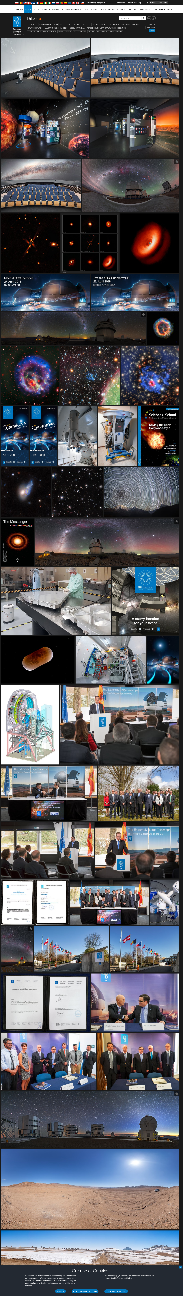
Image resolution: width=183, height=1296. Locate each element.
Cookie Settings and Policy (116, 1291)
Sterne (91, 32)
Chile (69, 24)
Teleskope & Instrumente (72, 9)
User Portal (163, 3)
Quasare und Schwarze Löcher (42, 32)
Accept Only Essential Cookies (85, 1291)
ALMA (56, 24)
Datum (152, 31)
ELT (88, 24)
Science (153, 3)
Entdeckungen (91, 9)
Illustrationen (51, 28)
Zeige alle (32, 24)
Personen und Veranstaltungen (101, 28)
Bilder (28, 9)
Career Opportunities (163, 9)
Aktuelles (46, 9)
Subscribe (121, 3)
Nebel (72, 28)
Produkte (133, 9)
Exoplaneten (113, 24)
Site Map (137, 3)
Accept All (60, 1291)
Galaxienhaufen (35, 28)
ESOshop (55, 9)
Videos (36, 9)
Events (103, 9)
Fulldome (126, 24)
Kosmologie (79, 24)
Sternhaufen (80, 32)
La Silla (63, 28)
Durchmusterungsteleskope (110, 32)
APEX (62, 24)
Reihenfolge (150, 27)
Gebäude (122, 28)
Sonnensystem (64, 32)
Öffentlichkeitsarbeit (117, 9)
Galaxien (136, 24)
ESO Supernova (98, 24)
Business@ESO (145, 9)
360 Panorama (45, 24)
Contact (130, 3)
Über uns (19, 9)
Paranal (81, 28)
